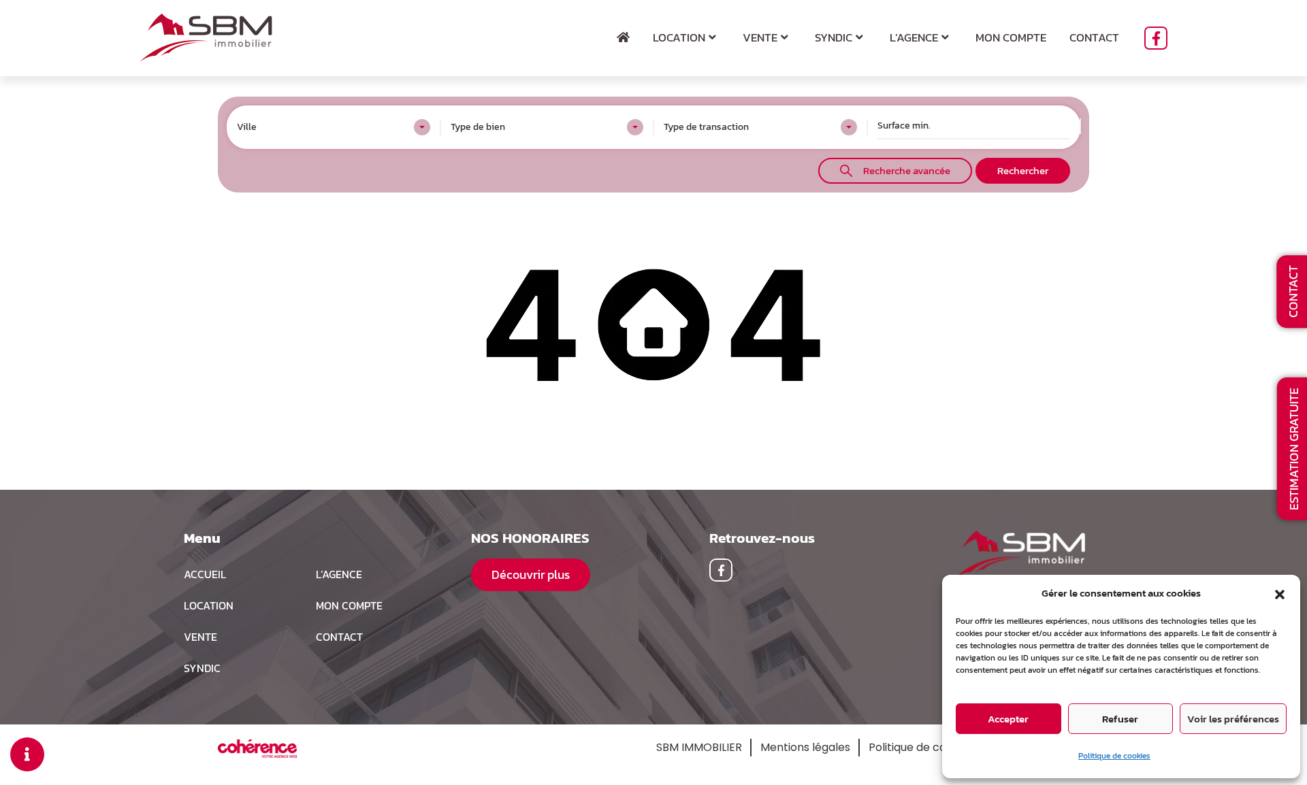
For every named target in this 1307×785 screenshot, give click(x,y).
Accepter (1008, 718)
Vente (760, 37)
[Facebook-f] (1155, 38)
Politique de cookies (1114, 756)
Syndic (833, 37)
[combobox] (333, 127)
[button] (1280, 593)
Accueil (205, 574)
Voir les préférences (1233, 718)
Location (679, 37)
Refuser (1120, 718)
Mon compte (1010, 37)
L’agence (914, 37)
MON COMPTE (349, 605)
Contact (1094, 37)
